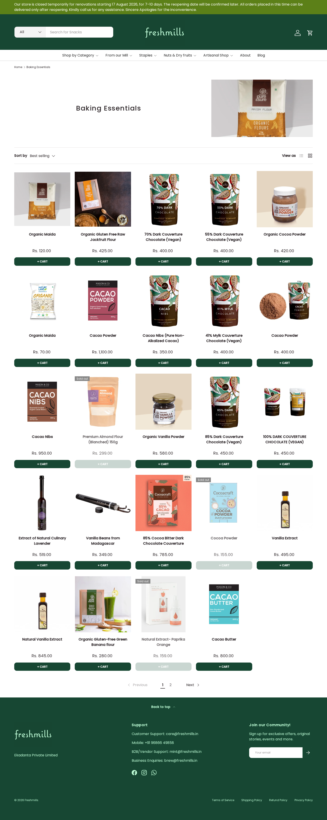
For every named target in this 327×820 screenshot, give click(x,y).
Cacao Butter (224, 639)
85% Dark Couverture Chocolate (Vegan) (224, 439)
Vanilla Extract (285, 538)
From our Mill (116, 55)
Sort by (20, 155)
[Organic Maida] (42, 199)
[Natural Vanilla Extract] (42, 604)
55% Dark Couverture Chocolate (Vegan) (224, 237)
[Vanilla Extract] (285, 503)
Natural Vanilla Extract (42, 639)
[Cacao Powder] (103, 300)
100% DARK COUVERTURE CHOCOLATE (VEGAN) (284, 439)
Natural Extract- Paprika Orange (163, 642)
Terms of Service (223, 800)
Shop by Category (78, 55)
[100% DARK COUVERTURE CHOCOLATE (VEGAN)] (285, 402)
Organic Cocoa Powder (285, 234)
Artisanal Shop (216, 55)
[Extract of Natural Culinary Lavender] (42, 503)
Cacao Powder (103, 335)
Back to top (161, 707)
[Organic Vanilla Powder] (163, 402)
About (245, 55)
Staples (145, 55)
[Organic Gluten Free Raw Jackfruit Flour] (103, 199)
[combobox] (63, 32)
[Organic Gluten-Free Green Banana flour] (103, 604)
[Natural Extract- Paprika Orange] (163, 604)
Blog (261, 55)
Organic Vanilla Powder (163, 436)
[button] (310, 33)
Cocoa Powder (224, 538)
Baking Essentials (38, 67)
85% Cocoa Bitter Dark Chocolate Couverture (163, 541)
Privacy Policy (304, 800)
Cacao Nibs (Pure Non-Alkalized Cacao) (163, 338)
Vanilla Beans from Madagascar (103, 541)
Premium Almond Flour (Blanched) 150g (103, 439)
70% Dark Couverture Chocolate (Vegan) (163, 237)
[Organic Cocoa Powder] (285, 199)
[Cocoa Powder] (224, 503)
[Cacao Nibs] (42, 402)
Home (18, 67)
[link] (137, 685)
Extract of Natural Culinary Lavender (42, 541)
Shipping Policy (251, 800)
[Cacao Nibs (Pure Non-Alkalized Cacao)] (163, 300)
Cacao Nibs (42, 436)
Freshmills (31, 800)
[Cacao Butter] (224, 604)
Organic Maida (42, 234)
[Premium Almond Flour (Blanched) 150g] (103, 402)
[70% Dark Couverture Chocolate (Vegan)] (163, 199)
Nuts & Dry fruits (178, 55)
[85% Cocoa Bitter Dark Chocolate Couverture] (163, 503)
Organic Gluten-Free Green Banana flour (103, 642)
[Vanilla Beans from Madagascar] (103, 503)
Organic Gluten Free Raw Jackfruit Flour (103, 237)
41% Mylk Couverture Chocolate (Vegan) (224, 338)
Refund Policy (278, 800)
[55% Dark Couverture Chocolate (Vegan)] (224, 199)
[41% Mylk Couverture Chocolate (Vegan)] (224, 300)
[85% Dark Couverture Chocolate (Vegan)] (224, 402)
